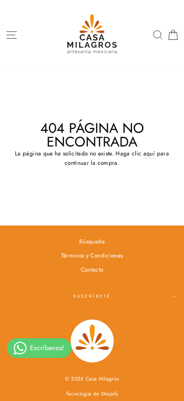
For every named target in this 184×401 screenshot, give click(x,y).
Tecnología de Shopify (92, 394)
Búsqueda (92, 241)
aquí (149, 153)
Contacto (92, 269)
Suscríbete (92, 296)
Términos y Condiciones (92, 255)
